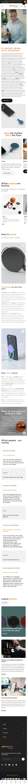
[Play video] (13, 263)
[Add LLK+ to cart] (19, 212)
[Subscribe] (23, 759)
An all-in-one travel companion (9, 698)
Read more (4, 633)
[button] (23, 245)
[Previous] (1, 1)
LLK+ (4, 216)
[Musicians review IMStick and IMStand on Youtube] (13, 649)
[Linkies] (11, 149)
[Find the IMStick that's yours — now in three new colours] (13, 621)
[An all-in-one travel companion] (13, 686)
